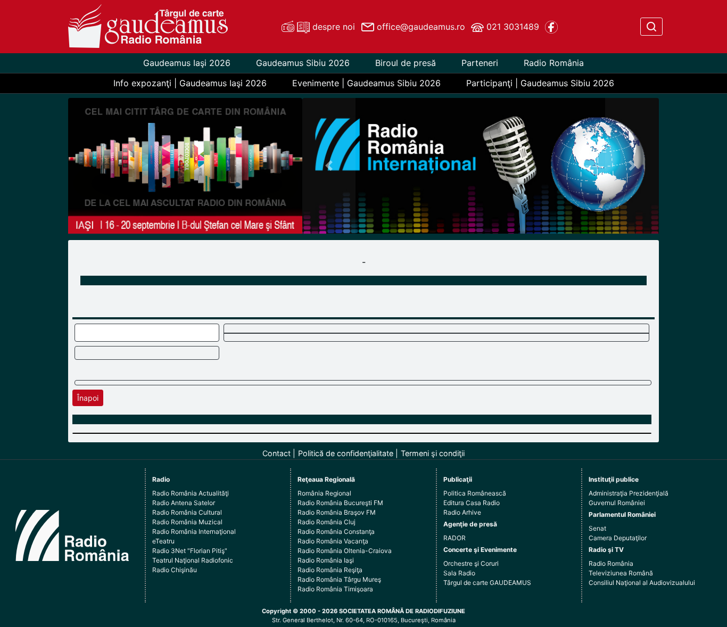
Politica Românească (474, 493)
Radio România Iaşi (326, 560)
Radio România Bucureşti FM (340, 503)
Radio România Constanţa (336, 531)
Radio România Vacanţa (333, 541)
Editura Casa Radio (471, 503)
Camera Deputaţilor (618, 538)
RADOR (454, 538)
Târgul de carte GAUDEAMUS (487, 583)
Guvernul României (617, 503)
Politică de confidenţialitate (345, 453)
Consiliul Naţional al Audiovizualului (642, 583)
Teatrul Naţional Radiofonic (192, 560)
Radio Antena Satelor (183, 503)
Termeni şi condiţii (433, 453)
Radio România (554, 62)
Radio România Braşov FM (337, 512)
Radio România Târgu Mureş (339, 579)
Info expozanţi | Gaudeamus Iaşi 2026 (190, 83)
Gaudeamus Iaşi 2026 (186, 62)
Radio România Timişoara (335, 589)
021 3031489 (511, 26)
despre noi (332, 26)
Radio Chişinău (174, 570)
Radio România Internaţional (194, 531)
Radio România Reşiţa (330, 570)
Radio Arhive (462, 512)
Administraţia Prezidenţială (628, 493)
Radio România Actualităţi (190, 493)
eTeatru (163, 541)
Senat (597, 528)
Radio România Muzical (187, 522)
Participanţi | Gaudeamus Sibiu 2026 (540, 83)
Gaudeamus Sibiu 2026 (303, 62)
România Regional (324, 493)
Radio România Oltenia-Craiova (345, 551)
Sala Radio (459, 573)
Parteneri (479, 62)
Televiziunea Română (621, 573)
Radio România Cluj (327, 522)
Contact (276, 453)
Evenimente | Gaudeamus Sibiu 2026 (366, 83)
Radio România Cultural (187, 512)
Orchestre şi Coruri (471, 563)
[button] (329, 166)
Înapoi (87, 397)
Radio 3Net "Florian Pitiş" (189, 551)
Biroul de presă (405, 62)
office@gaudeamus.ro (419, 26)
